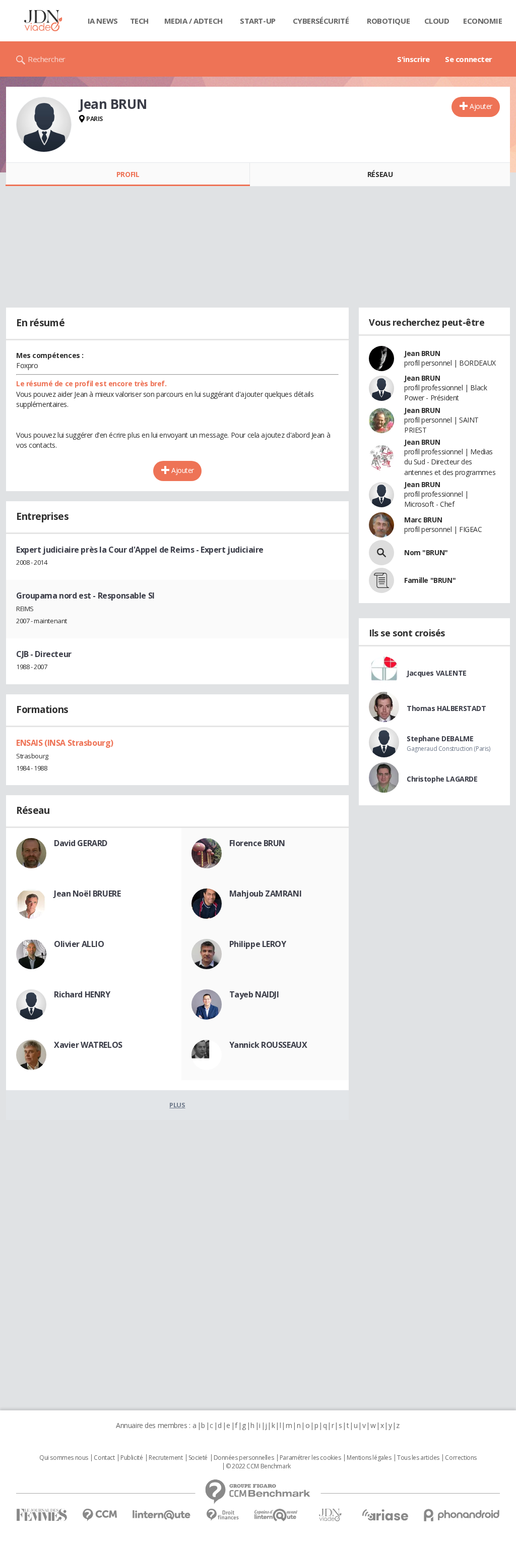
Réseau (380, 174)
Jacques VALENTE (437, 673)
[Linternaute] (162, 1515)
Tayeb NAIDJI (254, 994)
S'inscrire (413, 59)
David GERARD (80, 843)
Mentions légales (369, 1457)
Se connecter (468, 59)
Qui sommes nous (63, 1457)
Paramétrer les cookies (310, 1457)
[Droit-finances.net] (222, 1515)
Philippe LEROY (257, 944)
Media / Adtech (193, 21)
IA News (103, 21)
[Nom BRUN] (381, 552)
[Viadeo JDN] (330, 1515)
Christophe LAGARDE (442, 779)
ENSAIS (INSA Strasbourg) (64, 742)
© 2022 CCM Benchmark (258, 1466)
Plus (177, 1104)
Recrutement (165, 1457)
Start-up (258, 21)
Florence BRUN (257, 843)
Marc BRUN (423, 519)
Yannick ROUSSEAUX (268, 1044)
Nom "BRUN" (426, 552)
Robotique (388, 21)
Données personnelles (244, 1457)
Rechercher (47, 59)
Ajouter (481, 106)
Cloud (436, 21)
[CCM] (99, 1515)
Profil (127, 174)
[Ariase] (385, 1514)
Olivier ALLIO (79, 944)
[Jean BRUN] (44, 124)
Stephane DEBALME (440, 738)
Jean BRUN (422, 353)
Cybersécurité (321, 21)
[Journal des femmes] (41, 1515)
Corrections (460, 1457)
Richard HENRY (82, 994)
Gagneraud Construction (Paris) (448, 748)
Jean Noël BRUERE (87, 893)
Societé (198, 1457)
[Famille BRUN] (381, 580)
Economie (482, 21)
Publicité (131, 1457)
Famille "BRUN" (430, 580)
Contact (104, 1457)
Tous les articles (418, 1457)
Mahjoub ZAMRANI (265, 893)
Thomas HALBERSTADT (446, 708)
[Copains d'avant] (276, 1515)
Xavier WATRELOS (88, 1044)
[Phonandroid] (462, 1515)
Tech (139, 21)
